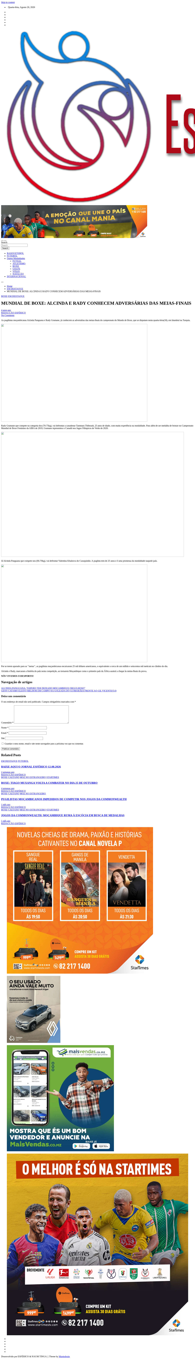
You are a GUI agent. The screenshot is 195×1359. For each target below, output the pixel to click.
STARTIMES (52, 777)
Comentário (7, 722)
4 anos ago (6, 310)
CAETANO (13, 777)
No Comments (7, 315)
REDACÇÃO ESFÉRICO (13, 313)
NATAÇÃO (18, 274)
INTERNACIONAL (16, 276)
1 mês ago (5, 804)
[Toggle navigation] (2, 240)
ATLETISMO (19, 263)
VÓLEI (16, 271)
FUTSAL (17, 261)
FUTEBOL (12, 256)
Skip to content (8, 2)
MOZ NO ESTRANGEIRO (33, 777)
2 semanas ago (7, 772)
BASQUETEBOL (15, 253)
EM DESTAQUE (16, 296)
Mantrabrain (64, 1356)
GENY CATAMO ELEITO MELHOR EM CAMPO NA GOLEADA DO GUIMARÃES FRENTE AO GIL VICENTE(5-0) (58, 691)
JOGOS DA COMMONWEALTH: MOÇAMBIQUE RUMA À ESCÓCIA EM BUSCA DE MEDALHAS (62, 815)
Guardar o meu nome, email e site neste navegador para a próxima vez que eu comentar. (44, 743)
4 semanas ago (7, 788)
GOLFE (16, 269)
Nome (4, 727)
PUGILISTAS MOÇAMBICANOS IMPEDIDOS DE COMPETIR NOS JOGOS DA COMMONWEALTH (64, 799)
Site (3, 738)
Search (4, 242)
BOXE (16, 266)
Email (4, 733)
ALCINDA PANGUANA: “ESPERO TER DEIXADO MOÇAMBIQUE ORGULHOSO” (43, 688)
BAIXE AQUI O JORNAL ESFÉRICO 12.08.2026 (31, 766)
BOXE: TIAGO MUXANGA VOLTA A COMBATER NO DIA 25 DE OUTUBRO (49, 782)
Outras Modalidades (16, 258)
